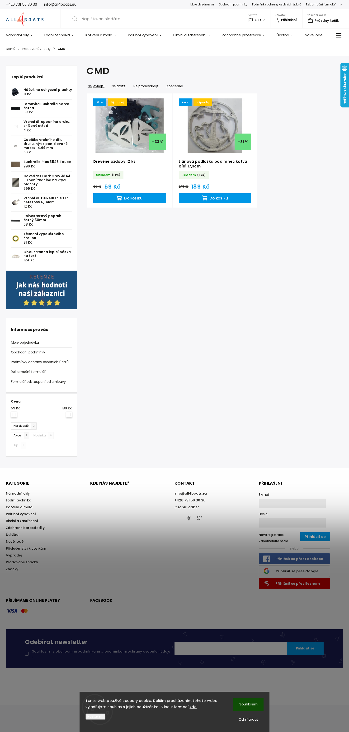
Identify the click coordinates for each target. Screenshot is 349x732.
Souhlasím (248, 704)
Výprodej (14, 555)
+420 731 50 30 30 (189, 500)
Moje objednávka (202, 4)
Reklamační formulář (321, 4)
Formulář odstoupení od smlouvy (38, 381)
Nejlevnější (96, 86)
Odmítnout (248, 719)
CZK (258, 20)
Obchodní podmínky (233, 4)
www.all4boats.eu (199, 518)
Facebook (188, 518)
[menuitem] (22, 35)
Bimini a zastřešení (22, 521)
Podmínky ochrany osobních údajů (276, 4)
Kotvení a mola (19, 507)
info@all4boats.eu (190, 493)
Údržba (12, 534)
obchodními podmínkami (78, 651)
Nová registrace (271, 535)
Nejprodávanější (146, 86)
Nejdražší (119, 86)
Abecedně (174, 86)
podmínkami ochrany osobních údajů (137, 651)
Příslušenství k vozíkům (26, 548)
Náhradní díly (18, 493)
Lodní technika (18, 500)
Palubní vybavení (21, 514)
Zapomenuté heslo (273, 541)
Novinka (42, 435)
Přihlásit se (305, 648)
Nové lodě (15, 541)
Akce (20, 435)
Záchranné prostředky (25, 527)
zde (193, 706)
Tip (19, 445)
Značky (12, 569)
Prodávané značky (22, 562)
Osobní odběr (186, 507)
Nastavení (95, 716)
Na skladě (24, 426)
